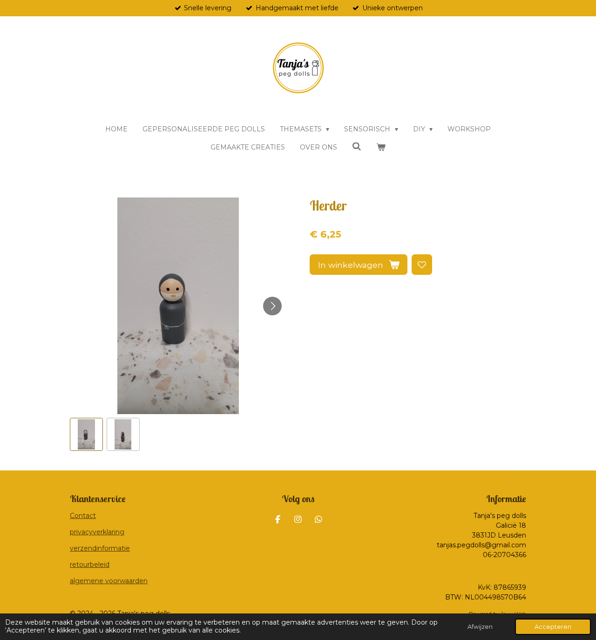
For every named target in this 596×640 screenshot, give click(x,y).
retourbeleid (89, 564)
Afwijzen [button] (480, 626)
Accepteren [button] (553, 626)
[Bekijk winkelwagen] (381, 147)
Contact (83, 515)
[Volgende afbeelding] (272, 306)
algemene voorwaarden (109, 581)
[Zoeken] (356, 147)
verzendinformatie (100, 548)
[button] (86, 434)
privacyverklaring (97, 532)
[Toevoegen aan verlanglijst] (422, 264)
